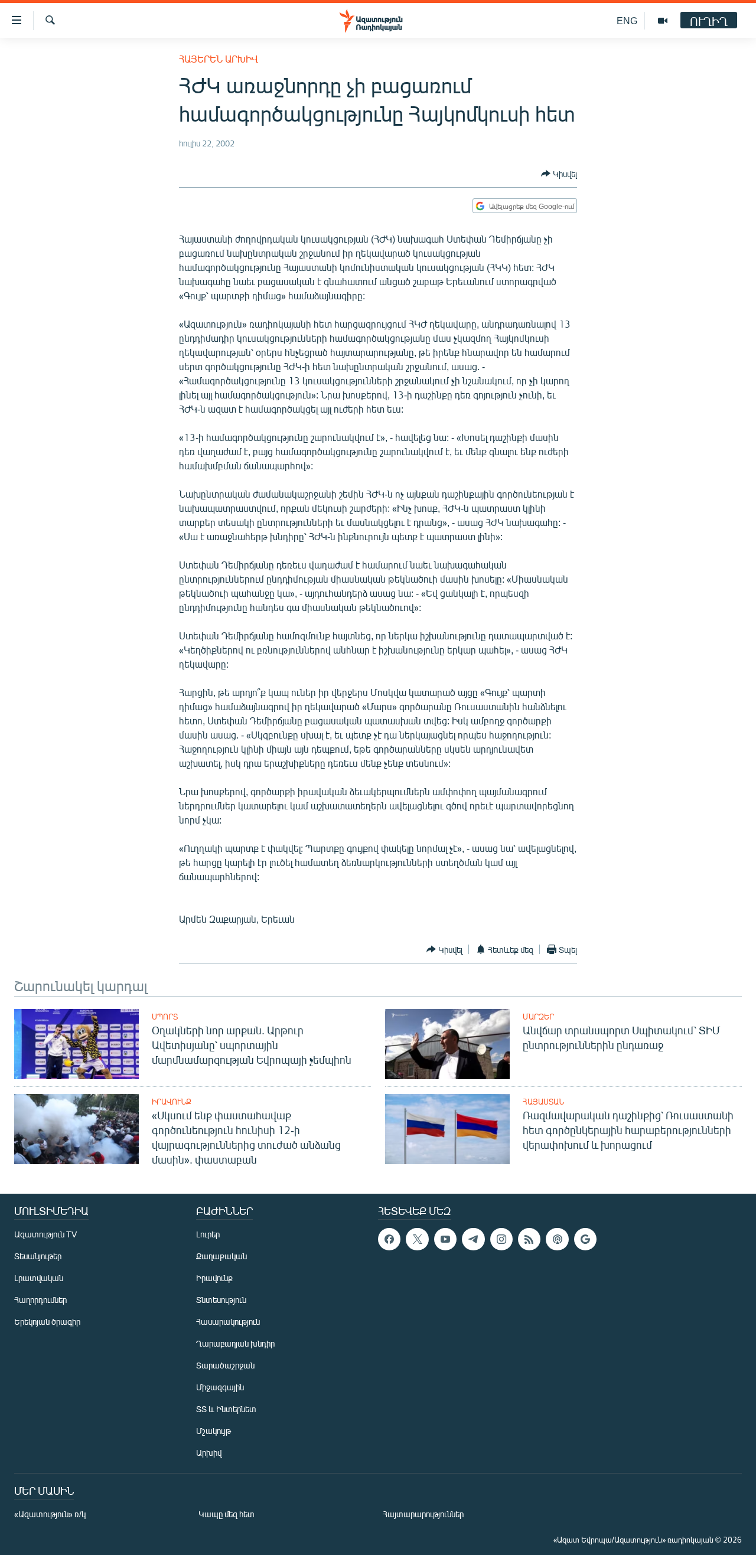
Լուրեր (208, 1234)
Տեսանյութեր (37, 1256)
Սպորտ (165, 1016)
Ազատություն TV (45, 1234)
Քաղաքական (221, 1256)
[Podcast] (557, 1239)
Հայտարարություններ (423, 1514)
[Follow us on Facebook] (389, 1239)
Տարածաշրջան (225, 1365)
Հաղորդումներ (40, 1300)
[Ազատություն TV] (662, 21)
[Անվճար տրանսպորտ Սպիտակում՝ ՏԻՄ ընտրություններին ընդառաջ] (447, 1044)
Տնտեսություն (221, 1300)
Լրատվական (38, 1278)
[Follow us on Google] (585, 1239)
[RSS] (529, 1239)
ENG (627, 20)
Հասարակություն (228, 1321)
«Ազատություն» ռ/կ (50, 1514)
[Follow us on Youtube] (445, 1239)
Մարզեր (538, 1016)
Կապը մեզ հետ (226, 1514)
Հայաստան (543, 1101)
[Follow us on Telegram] (473, 1239)
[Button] (559, 173)
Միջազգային (220, 1387)
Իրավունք (171, 1101)
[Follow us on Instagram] (501, 1239)
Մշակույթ (213, 1431)
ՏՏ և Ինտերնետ (226, 1409)
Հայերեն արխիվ (218, 58)
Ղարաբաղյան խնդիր (235, 1343)
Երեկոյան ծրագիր (47, 1321)
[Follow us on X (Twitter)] (417, 1239)
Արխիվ (208, 1453)
